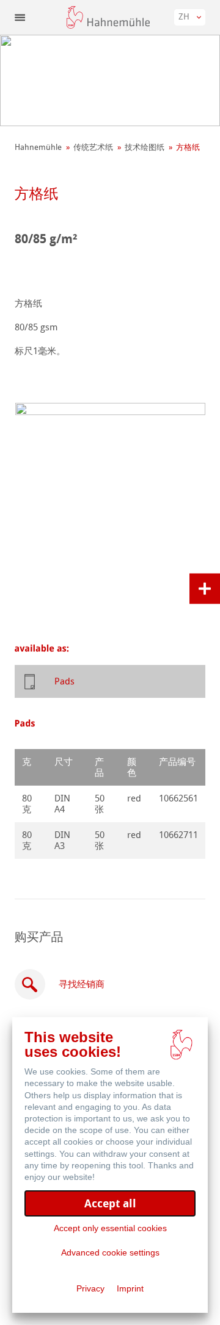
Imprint (130, 1288)
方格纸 (188, 147)
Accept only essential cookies (110, 1228)
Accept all (110, 1203)
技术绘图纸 (144, 147)
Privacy (90, 1288)
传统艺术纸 (93, 147)
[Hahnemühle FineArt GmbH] (108, 17)
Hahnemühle (38, 147)
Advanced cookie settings (110, 1252)
